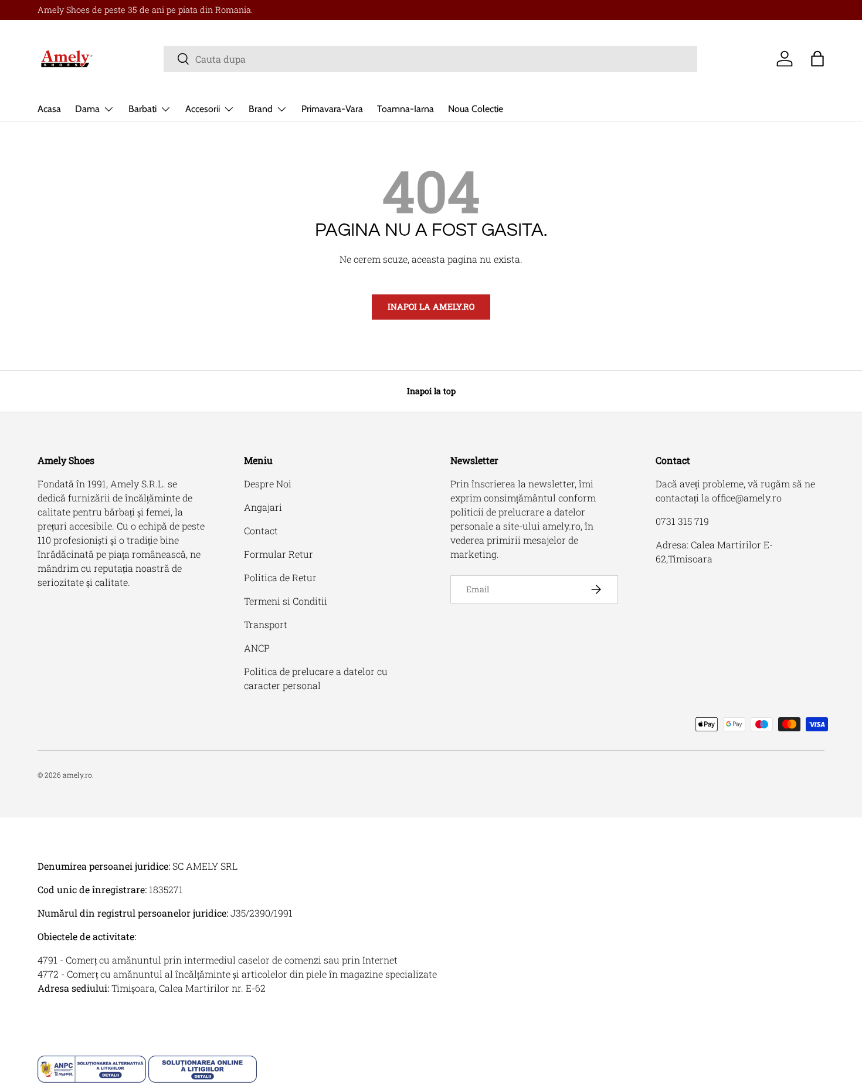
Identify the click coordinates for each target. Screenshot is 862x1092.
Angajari (263, 507)
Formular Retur (278, 554)
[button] (817, 59)
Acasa (49, 108)
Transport (265, 624)
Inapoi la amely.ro (431, 306)
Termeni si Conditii (285, 601)
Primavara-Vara (332, 108)
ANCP (257, 648)
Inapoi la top (431, 390)
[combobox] (430, 59)
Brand (261, 108)
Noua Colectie (475, 108)
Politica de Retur (280, 577)
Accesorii (202, 108)
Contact (261, 530)
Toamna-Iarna (405, 108)
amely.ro (77, 774)
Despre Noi (267, 483)
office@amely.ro (747, 497)
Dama (87, 108)
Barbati (142, 108)
